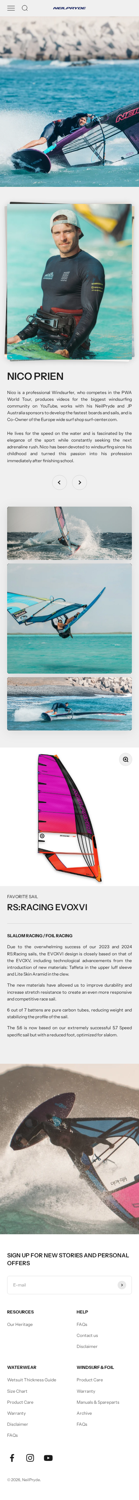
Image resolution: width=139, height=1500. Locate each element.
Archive (84, 1413)
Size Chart (17, 1391)
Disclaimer (87, 1346)
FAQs (82, 1324)
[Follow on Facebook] (12, 1458)
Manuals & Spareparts (98, 1402)
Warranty (16, 1413)
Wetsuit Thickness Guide (31, 1379)
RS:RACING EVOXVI (47, 907)
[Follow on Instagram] (30, 1458)
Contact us (87, 1335)
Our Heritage (20, 1324)
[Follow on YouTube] (48, 1458)
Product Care (20, 1402)
